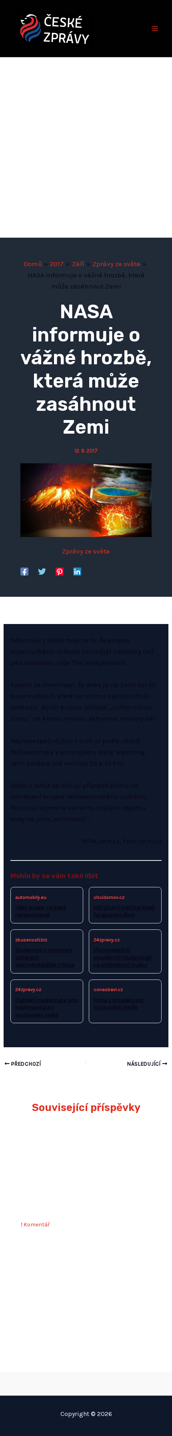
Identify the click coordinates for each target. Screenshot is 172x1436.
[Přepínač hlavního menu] (155, 28)
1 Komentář (35, 1224)
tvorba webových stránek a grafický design (86, 1382)
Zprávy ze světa (86, 551)
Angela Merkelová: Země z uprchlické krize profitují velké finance (79, 1197)
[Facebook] (24, 571)
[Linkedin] (77, 571)
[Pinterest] (60, 571)
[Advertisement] (86, 147)
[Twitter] (42, 571)
